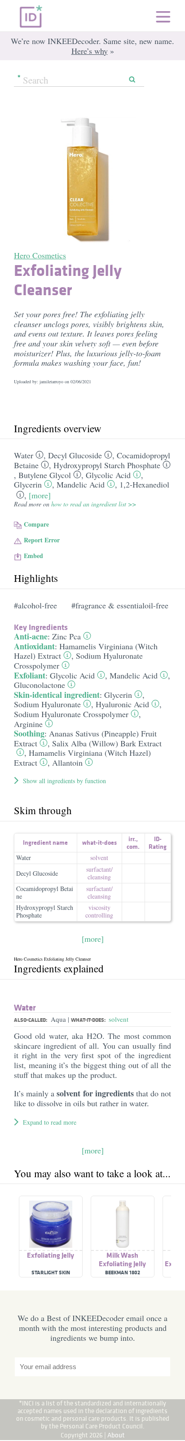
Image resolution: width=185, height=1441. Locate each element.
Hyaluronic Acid (122, 704)
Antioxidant (34, 646)
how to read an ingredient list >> (93, 504)
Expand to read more (49, 1122)
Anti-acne (31, 636)
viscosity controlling (99, 911)
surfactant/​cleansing (99, 873)
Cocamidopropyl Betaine (44, 892)
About (116, 1435)
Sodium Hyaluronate (47, 704)
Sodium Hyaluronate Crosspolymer (78, 660)
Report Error (42, 540)
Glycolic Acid (108, 475)
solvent (99, 857)
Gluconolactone (39, 684)
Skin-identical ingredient (57, 695)
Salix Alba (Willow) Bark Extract (107, 743)
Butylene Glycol (44, 475)
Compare (36, 524)
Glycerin (28, 484)
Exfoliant (29, 675)
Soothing (29, 733)
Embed (33, 555)
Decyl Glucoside (75, 455)
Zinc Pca (66, 636)
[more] (40, 495)
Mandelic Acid (81, 484)
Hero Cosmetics (40, 255)
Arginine (28, 723)
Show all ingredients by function (64, 780)
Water (23, 455)
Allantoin (67, 762)
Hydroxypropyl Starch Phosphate (106, 465)
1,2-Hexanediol (144, 484)
